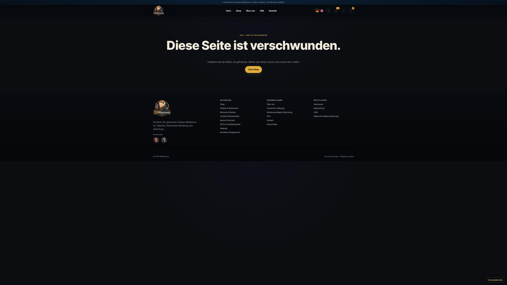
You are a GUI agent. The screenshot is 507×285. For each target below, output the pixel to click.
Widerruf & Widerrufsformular (326, 116)
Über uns (250, 11)
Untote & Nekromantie (229, 116)
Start (228, 11)
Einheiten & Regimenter (230, 132)
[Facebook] (164, 140)
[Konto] (343, 11)
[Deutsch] (317, 11)
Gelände (223, 128)
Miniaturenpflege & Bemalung (279, 112)
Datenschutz (319, 108)
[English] (322, 11)
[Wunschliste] (336, 11)
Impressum (318, 104)
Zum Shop (253, 69)
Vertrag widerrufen (495, 280)
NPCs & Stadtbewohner (230, 124)
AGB (316, 112)
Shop (238, 11)
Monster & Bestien (228, 112)
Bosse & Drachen (227, 120)
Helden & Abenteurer (229, 108)
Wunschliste (272, 124)
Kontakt (273, 11)
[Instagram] (156, 140)
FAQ (262, 11)
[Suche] (329, 11)
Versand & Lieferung (275, 108)
